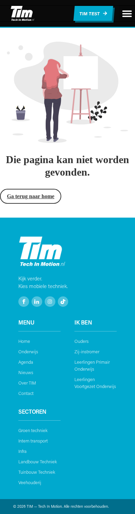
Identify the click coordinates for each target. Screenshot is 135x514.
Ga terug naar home (30, 196)
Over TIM (27, 383)
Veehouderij (29, 482)
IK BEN (83, 322)
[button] (127, 13)
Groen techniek (32, 430)
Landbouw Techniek (37, 461)
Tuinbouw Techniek (36, 472)
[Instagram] (50, 301)
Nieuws (25, 372)
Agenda (25, 362)
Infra (22, 451)
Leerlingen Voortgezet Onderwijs (95, 383)
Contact (26, 393)
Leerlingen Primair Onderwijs (92, 365)
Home (24, 341)
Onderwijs (28, 351)
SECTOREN (32, 411)
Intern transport (33, 441)
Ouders (81, 341)
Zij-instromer (86, 351)
